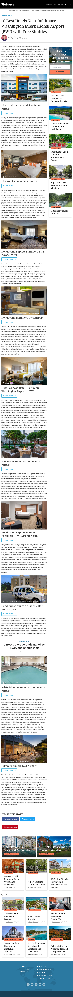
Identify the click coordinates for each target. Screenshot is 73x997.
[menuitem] (49, 4)
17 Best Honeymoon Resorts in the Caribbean (60, 126)
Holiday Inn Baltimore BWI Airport (22, 317)
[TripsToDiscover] (28, 985)
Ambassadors (44, 969)
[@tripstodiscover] (32, 985)
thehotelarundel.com (31, 177)
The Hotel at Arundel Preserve (19, 181)
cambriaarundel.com (36, 101)
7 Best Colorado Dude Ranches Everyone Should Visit (24, 646)
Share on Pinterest (11, 827)
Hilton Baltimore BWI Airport (19, 766)
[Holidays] (40, 985)
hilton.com (27, 761)
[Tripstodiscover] (36, 985)
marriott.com (35, 683)
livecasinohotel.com (10, 383)
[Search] (65, 4)
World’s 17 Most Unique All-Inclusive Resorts (59, 98)
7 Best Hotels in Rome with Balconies (11, 916)
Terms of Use (44, 978)
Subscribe (60, 72)
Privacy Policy (44, 975)
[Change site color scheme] (70, 4)
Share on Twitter (28, 819)
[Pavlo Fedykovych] (4, 38)
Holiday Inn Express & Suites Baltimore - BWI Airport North (19, 534)
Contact (41, 972)
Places (23, 966)
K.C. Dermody (25, 651)
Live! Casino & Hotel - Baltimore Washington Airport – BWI (20, 389)
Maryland (6, 16)
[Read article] (60, 85)
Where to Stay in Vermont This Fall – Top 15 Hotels (59, 949)
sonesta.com (34, 457)
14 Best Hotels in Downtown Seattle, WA (58, 916)
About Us (41, 966)
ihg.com (7, 247)
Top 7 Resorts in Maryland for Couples (17, 848)
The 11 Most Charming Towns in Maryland (52, 848)
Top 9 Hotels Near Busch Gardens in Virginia (59, 185)
